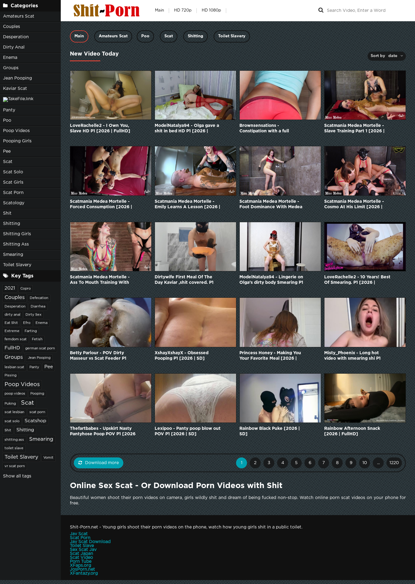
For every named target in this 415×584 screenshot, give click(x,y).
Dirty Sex (33, 314)
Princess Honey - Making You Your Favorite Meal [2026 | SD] (270, 356)
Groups (11, 68)
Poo (7, 120)
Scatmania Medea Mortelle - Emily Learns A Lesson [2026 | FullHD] (187, 205)
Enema (10, 57)
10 (364, 463)
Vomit (48, 457)
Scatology (13, 203)
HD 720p (183, 10)
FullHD (12, 348)
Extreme (12, 331)
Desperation (16, 37)
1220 (394, 463)
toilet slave (14, 448)
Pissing (10, 375)
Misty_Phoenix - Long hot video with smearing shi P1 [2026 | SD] (352, 356)
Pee (7, 151)
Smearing (13, 254)
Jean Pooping (17, 78)
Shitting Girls (17, 234)
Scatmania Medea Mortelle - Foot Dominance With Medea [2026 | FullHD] (270, 205)
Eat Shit (11, 322)
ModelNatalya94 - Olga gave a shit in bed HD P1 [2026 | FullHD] (187, 129)
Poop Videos (16, 131)
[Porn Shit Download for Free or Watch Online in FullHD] (108, 10)
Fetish (37, 339)
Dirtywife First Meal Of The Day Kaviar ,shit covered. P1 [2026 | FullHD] (184, 280)
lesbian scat (14, 367)
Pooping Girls (17, 141)
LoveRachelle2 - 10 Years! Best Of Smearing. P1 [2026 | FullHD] (357, 280)
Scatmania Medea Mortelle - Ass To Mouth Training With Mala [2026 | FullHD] (100, 280)
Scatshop (35, 421)
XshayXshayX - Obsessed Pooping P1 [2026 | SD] (181, 355)
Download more (102, 463)
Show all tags (17, 476)
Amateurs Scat (18, 16)
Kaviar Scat (15, 88)
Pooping (37, 393)
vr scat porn (15, 466)
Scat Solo (13, 172)
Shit (7, 213)
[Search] (321, 11)
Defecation (39, 298)
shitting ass (14, 439)
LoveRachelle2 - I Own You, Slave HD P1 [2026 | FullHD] (100, 128)
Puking (10, 403)
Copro (25, 288)
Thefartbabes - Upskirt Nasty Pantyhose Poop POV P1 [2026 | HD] (102, 432)
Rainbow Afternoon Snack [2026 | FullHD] (352, 431)
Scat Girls (13, 182)
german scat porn (40, 348)
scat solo (12, 421)
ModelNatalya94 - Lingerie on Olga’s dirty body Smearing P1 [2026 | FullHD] (271, 280)
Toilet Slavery (17, 265)
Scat (7, 162)
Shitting (11, 224)
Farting (31, 331)
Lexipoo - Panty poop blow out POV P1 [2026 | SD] (188, 431)
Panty (9, 110)
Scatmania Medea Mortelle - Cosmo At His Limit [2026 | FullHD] (354, 205)
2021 (10, 288)
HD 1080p (211, 10)
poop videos (15, 393)
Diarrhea (38, 306)
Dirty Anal (14, 47)
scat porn (37, 412)
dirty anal (12, 314)
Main (159, 10)
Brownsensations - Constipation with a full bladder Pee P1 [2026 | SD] (268, 129)
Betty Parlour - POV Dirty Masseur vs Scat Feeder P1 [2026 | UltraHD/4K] (98, 356)
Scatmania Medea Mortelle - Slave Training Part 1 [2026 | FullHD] (354, 129)
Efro (26, 322)
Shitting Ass (16, 244)
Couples (11, 27)
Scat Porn (13, 193)
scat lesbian (14, 412)
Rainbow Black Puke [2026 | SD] (269, 431)
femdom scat (16, 339)
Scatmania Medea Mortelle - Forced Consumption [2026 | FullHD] (101, 205)
